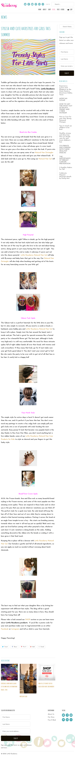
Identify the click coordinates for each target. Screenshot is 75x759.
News (4, 17)
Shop (49, 10)
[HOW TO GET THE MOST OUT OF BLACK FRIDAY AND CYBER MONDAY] (46, 672)
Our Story (51, 717)
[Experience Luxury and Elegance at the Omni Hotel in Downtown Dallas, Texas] (9, 672)
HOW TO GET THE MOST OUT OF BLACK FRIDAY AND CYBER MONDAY (65, 108)
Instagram (15, 629)
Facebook (4, 629)
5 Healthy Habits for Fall (65, 168)
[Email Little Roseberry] (43, 4)
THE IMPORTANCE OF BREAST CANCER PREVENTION (65, 160)
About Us (51, 714)
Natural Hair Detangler (44, 153)
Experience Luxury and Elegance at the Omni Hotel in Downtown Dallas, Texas (9, 686)
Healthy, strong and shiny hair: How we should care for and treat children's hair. (65, 137)
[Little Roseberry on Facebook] (28, 4)
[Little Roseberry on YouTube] (32, 4)
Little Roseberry (12, 754)
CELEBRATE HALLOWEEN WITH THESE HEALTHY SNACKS (64, 149)
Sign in (48, 4)
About (44, 10)
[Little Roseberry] (9, 6)
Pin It (24, 646)
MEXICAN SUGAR (23, 696)
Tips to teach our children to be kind (65, 127)
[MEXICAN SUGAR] (28, 678)
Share (15, 646)
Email (42, 646)
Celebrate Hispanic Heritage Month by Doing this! (65, 175)
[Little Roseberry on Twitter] (25, 4)
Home (39, 10)
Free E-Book (52, 720)
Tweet (6, 646)
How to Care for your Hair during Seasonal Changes (65, 119)
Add (33, 646)
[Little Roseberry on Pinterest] (36, 4)
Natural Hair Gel (45, 159)
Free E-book (60, 10)
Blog (53, 10)
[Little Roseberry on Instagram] (39, 4)
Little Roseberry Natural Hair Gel (33, 255)
